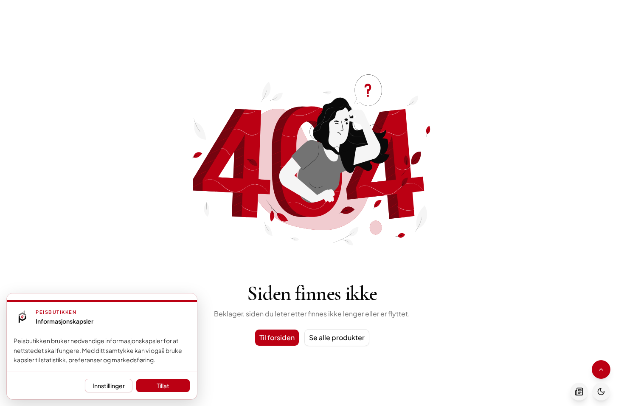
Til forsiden (277, 337)
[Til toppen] (601, 369)
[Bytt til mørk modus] (601, 391)
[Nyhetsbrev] (579, 391)
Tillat (163, 385)
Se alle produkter (337, 337)
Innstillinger (109, 385)
